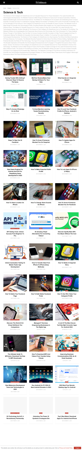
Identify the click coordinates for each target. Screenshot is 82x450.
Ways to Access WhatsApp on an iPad (15, 110)
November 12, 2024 (41, 207)
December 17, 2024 (67, 267)
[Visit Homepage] (41, 2)
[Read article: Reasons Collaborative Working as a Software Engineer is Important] (67, 434)
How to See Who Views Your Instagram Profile (66, 295)
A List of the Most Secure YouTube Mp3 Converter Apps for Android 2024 (67, 325)
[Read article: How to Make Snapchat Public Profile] (41, 158)
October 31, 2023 (15, 420)
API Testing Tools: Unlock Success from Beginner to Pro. (15, 234)
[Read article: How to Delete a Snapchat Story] (67, 251)
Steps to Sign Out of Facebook (15, 141)
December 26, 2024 (15, 113)
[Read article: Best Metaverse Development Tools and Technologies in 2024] (15, 374)
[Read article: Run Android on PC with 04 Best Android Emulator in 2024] (41, 374)
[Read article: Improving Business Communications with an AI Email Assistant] (67, 343)
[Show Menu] (4, 2)
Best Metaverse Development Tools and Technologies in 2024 (15, 387)
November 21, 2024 (15, 144)
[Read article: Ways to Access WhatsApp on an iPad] (15, 98)
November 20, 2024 (67, 144)
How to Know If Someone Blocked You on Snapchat (41, 141)
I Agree (77, 448)
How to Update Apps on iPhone (67, 141)
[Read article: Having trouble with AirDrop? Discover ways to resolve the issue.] (15, 67)
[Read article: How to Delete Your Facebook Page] (15, 282)
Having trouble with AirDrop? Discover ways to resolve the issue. (15, 80)
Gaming (15, 166)
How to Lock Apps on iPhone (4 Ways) (67, 170)
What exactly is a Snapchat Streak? (67, 79)
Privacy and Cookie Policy (65, 448)
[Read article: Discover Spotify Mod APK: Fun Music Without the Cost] (67, 220)
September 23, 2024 (15, 329)
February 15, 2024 (67, 329)
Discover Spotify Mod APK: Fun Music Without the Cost (67, 233)
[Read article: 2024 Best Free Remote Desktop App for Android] (67, 374)
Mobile (15, 199)
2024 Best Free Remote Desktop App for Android (66, 386)
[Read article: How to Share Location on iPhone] (15, 191)
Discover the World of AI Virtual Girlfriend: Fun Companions (15, 325)
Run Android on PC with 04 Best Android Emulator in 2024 (41, 386)
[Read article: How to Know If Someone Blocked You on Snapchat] (41, 129)
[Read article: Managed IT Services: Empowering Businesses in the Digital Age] (41, 312)
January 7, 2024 (67, 360)
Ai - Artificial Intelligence (65, 350)
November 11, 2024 (67, 207)
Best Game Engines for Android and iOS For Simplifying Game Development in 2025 (15, 172)
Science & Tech (16, 8)
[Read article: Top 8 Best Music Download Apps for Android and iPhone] (67, 405)
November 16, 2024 (41, 173)
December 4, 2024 (41, 115)
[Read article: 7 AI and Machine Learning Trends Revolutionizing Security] (41, 98)
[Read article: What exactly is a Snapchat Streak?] (67, 67)
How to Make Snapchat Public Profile (41, 170)
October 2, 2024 (41, 298)
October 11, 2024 (41, 238)
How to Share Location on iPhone (15, 204)
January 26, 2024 (15, 360)
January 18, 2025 (41, 84)
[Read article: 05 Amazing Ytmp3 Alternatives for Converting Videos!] (41, 220)
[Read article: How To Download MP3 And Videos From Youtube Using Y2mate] (41, 343)
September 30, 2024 (67, 298)
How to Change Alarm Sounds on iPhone (41, 204)
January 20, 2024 (41, 360)
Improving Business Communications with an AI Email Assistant (67, 356)
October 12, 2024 (15, 238)
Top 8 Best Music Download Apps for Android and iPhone (67, 417)
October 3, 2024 (41, 269)
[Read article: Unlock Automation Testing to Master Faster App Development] (15, 251)
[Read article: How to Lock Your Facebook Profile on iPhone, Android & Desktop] (67, 98)
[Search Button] (78, 2)
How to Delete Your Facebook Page (15, 295)
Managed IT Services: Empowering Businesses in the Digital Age (41, 325)
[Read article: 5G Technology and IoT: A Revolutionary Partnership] (15, 405)
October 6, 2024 (15, 269)
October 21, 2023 (41, 420)
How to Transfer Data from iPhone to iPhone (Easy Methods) (41, 265)
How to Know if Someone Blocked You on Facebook (67, 204)
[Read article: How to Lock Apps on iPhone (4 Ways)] (67, 158)
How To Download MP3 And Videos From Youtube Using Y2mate (41, 356)
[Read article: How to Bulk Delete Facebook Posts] (41, 282)
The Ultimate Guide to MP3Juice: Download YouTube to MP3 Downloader (15, 356)
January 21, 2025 (15, 84)
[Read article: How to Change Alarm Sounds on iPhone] (41, 191)
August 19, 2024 (41, 329)
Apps (66, 74)
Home (4, 8)
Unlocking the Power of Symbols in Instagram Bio (41, 417)
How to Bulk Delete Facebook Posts (41, 295)
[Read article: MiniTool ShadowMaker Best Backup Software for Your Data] (41, 67)
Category (9, 8)
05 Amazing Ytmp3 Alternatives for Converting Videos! (41, 234)
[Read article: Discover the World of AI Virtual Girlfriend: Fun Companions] (15, 312)
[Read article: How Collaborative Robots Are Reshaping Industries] (15, 434)
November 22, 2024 (67, 115)
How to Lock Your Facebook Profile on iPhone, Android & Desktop (66, 111)
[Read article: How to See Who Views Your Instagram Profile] (67, 282)
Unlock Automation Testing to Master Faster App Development (15, 265)
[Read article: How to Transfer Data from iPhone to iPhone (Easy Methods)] (41, 251)
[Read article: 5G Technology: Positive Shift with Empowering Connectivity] (41, 434)
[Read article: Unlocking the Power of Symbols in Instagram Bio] (41, 405)
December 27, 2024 (67, 82)
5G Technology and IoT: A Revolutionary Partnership (15, 417)
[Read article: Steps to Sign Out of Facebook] (15, 129)
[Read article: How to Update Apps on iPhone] (67, 129)
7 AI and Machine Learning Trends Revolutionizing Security (41, 111)
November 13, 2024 (15, 207)
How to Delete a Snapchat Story (67, 264)
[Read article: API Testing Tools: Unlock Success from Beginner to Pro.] (15, 220)
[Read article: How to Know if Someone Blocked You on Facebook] (67, 191)
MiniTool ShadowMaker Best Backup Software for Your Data (41, 80)
